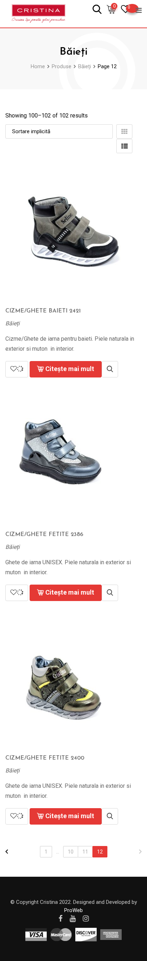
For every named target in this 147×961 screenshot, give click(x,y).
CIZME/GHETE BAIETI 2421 (43, 311)
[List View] (124, 146)
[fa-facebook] (60, 918)
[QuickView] (110, 369)
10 (71, 852)
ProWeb (73, 910)
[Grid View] (124, 131)
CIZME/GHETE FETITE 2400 (44, 758)
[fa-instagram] (86, 918)
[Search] (97, 8)
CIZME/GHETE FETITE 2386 (44, 534)
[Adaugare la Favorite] (16, 369)
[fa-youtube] (73, 918)
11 (85, 852)
